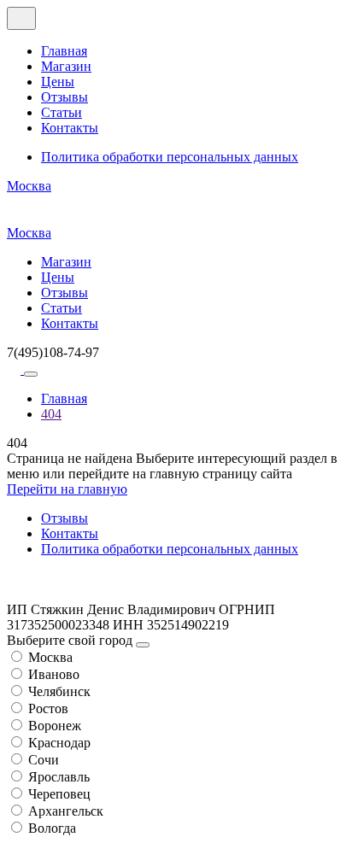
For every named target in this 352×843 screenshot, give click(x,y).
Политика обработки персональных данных (169, 156)
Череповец (59, 794)
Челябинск (59, 691)
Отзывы (64, 97)
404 (51, 414)
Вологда (52, 828)
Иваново (53, 674)
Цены (57, 81)
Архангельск (65, 811)
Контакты (69, 127)
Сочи (43, 759)
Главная (64, 51)
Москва (29, 186)
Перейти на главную (67, 489)
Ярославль (59, 777)
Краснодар (59, 742)
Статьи (61, 112)
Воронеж (54, 725)
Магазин (66, 66)
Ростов (48, 708)
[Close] (143, 644)
